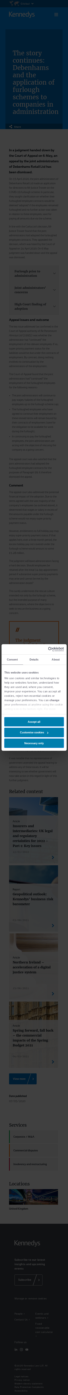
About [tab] (56, 659)
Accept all (34, 721)
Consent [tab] (12, 659)
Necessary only (34, 743)
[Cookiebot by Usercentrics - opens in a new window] (48, 649)
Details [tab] (34, 659)
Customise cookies (32, 732)
